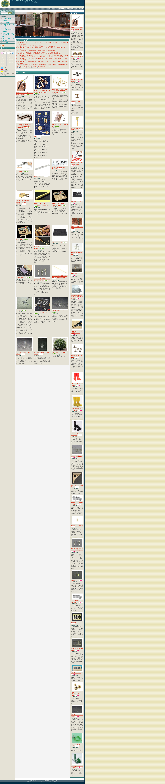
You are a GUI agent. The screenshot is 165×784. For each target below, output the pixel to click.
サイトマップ (79, 8)
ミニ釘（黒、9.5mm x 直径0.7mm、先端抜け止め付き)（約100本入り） (23, 126)
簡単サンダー (19, 239)
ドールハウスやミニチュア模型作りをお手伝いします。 (24, 2)
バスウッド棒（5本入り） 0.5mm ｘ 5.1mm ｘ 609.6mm (23, 202)
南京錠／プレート (75, 274)
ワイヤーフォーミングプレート (42, 312)
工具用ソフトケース (57, 242)
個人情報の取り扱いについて (34, 781)
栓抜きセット (74, 580)
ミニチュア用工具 (6, 22)
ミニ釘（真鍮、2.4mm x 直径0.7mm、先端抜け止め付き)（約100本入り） (59, 90)
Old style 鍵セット (76, 456)
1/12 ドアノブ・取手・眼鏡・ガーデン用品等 (8, 34)
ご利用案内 (61, 8)
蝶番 (35, 137)
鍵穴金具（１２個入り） (77, 525)
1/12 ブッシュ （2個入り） (59, 352)
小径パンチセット (20, 277)
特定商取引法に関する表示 (50, 781)
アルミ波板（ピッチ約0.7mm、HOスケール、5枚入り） (77, 296)
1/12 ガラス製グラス (8, 38)
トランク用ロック (75, 101)
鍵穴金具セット (75, 622)
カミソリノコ (19, 171)
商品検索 (3, 11)
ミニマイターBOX (38, 176)
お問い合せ (70, 8)
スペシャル (5, 42)
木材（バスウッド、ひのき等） (8, 25)
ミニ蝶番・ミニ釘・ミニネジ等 (8, 19)
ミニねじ (18, 310)
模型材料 (4, 16)
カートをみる (52, 8)
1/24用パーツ (6, 40)
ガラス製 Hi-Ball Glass (59, 311)
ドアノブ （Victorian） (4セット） (76, 694)
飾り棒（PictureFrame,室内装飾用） (8, 29)
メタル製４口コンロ (76, 673)
